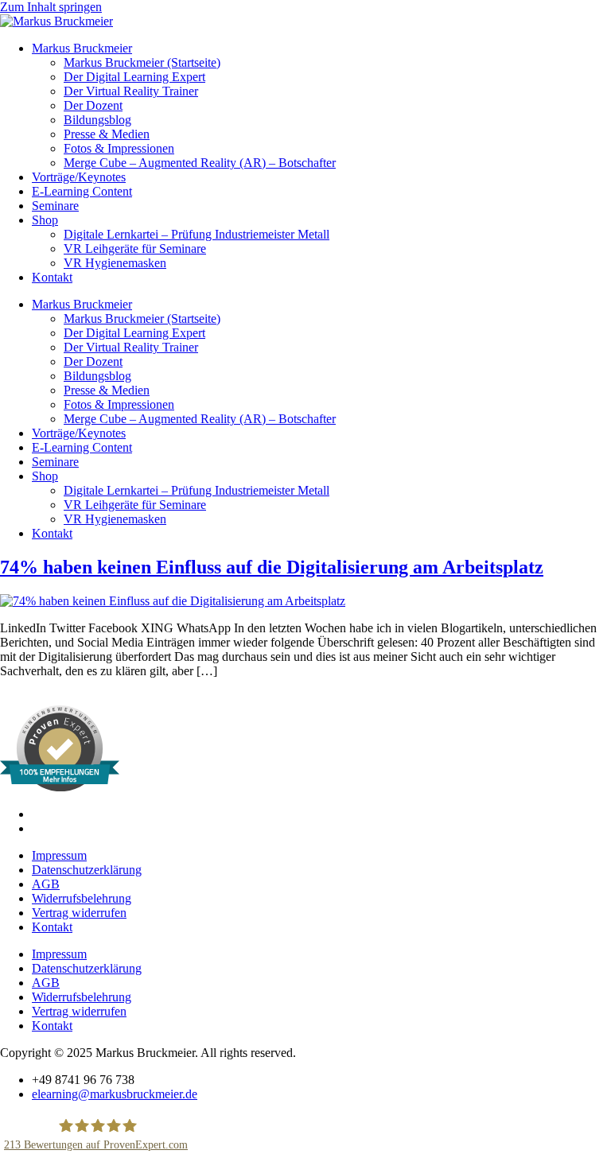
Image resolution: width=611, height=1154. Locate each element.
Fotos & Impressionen (119, 148)
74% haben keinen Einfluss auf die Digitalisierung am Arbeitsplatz (271, 567)
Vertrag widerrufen (79, 912)
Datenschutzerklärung (87, 869)
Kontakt (52, 277)
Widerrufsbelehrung (81, 898)
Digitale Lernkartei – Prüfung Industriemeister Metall (196, 234)
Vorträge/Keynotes (79, 177)
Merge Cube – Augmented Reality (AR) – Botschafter (200, 162)
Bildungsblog (97, 119)
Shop (45, 220)
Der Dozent (93, 105)
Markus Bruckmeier (82, 48)
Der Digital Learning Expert (134, 77)
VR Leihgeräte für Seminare (135, 248)
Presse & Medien (107, 134)
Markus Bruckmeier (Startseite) (142, 62)
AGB (46, 884)
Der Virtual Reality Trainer (131, 91)
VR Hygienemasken (115, 263)
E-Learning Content (82, 191)
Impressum (59, 855)
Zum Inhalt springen (51, 7)
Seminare (55, 205)
